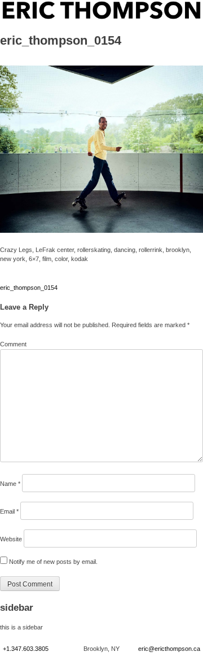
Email (9, 511)
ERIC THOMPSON (28, 5)
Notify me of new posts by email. (53, 561)
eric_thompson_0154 (29, 287)
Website (11, 539)
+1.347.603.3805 (25, 648)
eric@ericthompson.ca (169, 648)
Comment (13, 344)
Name (10, 483)
